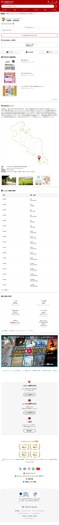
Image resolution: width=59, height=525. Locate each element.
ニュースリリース (25, 510)
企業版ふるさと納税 (30, 481)
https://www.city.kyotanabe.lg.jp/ (15, 168)
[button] (56, 6)
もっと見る (54, 99)
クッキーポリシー (36, 513)
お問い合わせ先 (6, 30)
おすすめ (36, 9)
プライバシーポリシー (24, 513)
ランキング (25, 9)
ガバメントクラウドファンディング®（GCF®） (30, 476)
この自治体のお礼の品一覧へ (29, 35)
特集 (45, 9)
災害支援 (30, 479)
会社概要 (17, 510)
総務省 (5, 290)
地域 (15, 9)
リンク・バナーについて (38, 510)
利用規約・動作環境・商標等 (29, 516)
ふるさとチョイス (30, 473)
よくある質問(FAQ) (29, 412)
